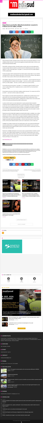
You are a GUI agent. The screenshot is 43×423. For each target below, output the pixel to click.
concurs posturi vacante (9, 143)
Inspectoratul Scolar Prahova (6, 339)
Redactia (4, 28)
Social (6, 21)
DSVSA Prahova (26, 339)
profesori (30, 143)
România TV (9, 393)
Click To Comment (21, 224)
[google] (16, 32)
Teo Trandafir (15, 363)
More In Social (21, 177)
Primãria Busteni (20, 339)
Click (1, 346)
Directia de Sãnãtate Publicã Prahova (30, 338)
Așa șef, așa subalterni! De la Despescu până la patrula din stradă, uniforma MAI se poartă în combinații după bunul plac (11, 195)
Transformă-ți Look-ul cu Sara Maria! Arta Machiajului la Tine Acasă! (11, 214)
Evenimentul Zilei (4, 393)
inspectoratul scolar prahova (21, 143)
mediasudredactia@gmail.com (6, 357)
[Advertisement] (21, 264)
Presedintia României (33, 339)
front (15, 143)
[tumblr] (29, 32)
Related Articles (21, 174)
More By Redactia (21, 175)
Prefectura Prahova (20, 338)
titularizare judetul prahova (7, 145)
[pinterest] (23, 32)
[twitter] (13, 32)
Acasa (3, 21)
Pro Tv (19, 393)
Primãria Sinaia (14, 339)
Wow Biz (8, 346)
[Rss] (3, 233)
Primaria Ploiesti (3, 338)
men (27, 143)
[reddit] (20, 32)
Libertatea (5, 346)
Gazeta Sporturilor (4, 352)
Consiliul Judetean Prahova (11, 338)
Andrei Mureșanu (6, 314)
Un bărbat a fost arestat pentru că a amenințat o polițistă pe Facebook (32, 169)
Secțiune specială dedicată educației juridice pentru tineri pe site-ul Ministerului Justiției (11, 169)
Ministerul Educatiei (8, 340)
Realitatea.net (14, 393)
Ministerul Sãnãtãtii (15, 340)
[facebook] (10, 32)
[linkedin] (26, 32)
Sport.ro (9, 352)
